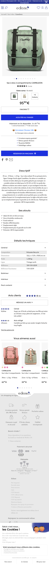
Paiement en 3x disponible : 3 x (23, 124)
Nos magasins (15, 483)
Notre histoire (15, 487)
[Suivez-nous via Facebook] (2, 160)
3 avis (30, 86)
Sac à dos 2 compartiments (11, 373)
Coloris (35, 96)
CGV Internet (15, 492)
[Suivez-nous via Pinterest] (6, 160)
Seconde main (15, 485)
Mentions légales (16, 502)
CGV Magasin (15, 497)
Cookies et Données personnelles (21, 507)
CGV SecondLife (16, 500)
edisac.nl (14, 513)
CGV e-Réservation (17, 495)
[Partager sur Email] (11, 160)
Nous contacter (15, 441)
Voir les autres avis (7, 330)
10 (34, 78)
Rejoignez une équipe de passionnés (22, 504)
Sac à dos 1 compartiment (31, 373)
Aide (12, 490)
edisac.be (33, 510)
